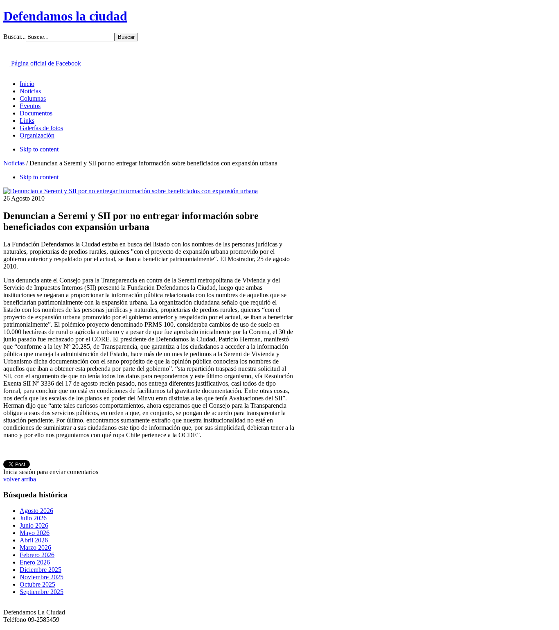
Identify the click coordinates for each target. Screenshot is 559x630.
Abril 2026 (34, 540)
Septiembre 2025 (41, 591)
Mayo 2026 (35, 532)
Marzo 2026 (35, 547)
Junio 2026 (34, 525)
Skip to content (39, 149)
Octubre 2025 (37, 584)
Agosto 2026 (36, 510)
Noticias (14, 163)
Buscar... (14, 36)
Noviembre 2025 (41, 577)
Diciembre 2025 (40, 569)
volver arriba (19, 479)
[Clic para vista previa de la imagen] (130, 190)
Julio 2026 (33, 518)
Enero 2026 (35, 562)
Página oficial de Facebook (45, 63)
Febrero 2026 (37, 554)
